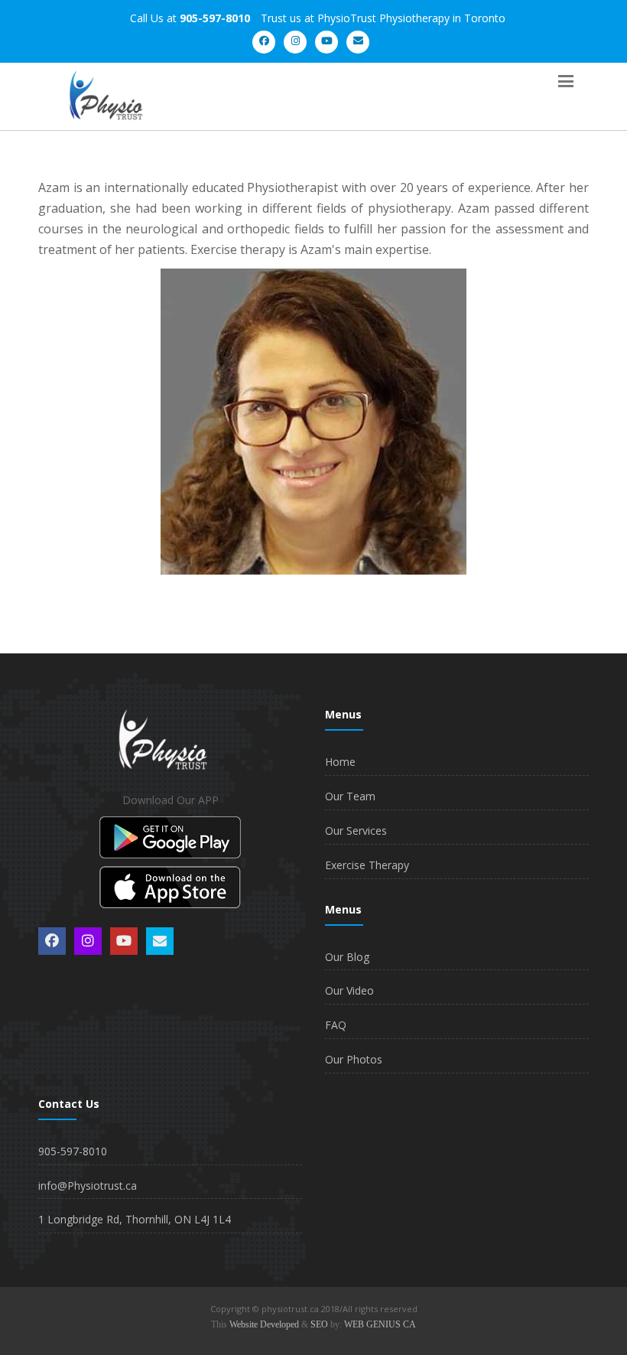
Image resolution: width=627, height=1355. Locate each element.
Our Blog (347, 956)
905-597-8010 (72, 1151)
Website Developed (264, 1324)
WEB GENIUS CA (380, 1324)
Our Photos (353, 1059)
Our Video (349, 990)
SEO (319, 1324)
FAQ (335, 1025)
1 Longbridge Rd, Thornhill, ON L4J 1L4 (134, 1219)
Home (340, 761)
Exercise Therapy (367, 865)
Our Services (356, 830)
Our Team (350, 796)
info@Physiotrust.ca (87, 1185)
